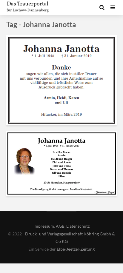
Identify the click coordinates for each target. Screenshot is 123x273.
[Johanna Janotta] (61, 80)
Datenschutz (78, 226)
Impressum (43, 226)
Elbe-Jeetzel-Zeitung (76, 249)
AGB (60, 226)
